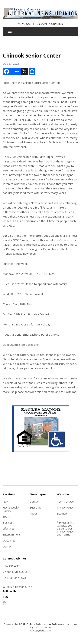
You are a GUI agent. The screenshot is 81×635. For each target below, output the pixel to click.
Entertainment (11, 534)
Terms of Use (65, 501)
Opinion (7, 546)
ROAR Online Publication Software (41, 624)
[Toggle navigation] (10, 31)
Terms (66, 534)
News (6, 501)
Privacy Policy (65, 507)
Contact (34, 501)
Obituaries (9, 540)
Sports (7, 516)
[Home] (40, 19)
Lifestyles (8, 528)
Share (15, 71)
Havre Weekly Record (11, 509)
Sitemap (62, 513)
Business (8, 522)
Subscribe (35, 507)
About (33, 513)
